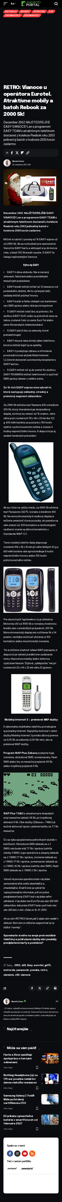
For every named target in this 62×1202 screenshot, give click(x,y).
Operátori (39, 11)
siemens (8, 975)
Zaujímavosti (12, 15)
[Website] (57, 1001)
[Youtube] (25, 1153)
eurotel (38, 965)
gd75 (48, 965)
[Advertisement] (31, 51)
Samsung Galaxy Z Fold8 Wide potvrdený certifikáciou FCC (18, 1099)
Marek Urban (18, 161)
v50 (17, 975)
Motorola (11, 11)
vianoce (25, 975)
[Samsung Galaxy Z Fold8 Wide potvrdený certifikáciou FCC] (50, 1099)
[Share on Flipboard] (22, 153)
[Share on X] (17, 153)
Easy (30, 965)
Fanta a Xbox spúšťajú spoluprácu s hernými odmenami (17, 1059)
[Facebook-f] (10, 1153)
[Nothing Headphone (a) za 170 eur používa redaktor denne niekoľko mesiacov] (50, 1079)
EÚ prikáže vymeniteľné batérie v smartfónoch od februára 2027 (20, 1120)
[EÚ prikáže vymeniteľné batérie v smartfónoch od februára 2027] (50, 1120)
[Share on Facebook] (11, 153)
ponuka (34, 970)
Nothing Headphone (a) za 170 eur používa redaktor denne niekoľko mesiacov (20, 1079)
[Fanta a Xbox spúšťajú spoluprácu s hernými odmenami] (50, 1058)
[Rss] (32, 1153)
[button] (6, 3)
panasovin (22, 970)
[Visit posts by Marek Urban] (7, 163)
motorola (9, 970)
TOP (51, 11)
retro (43, 970)
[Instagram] (17, 1153)
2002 (17, 965)
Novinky (25, 11)
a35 (24, 965)
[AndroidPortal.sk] (31, 3)
